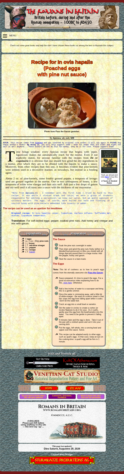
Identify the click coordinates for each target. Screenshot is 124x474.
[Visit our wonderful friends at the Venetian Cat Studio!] (62, 381)
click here (67, 283)
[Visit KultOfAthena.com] (62, 367)
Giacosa (39, 143)
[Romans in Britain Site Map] (75, 389)
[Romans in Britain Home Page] (48, 389)
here (107, 177)
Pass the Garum (95, 273)
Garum (32, 252)
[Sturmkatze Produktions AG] (62, 464)
